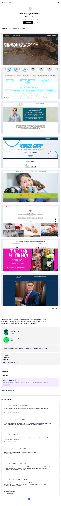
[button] (30, 49)
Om (10, 28)
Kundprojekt (4, 28)
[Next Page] (35, 499)
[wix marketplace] (6, 2)
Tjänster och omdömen (19, 28)
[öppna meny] (58, 2)
